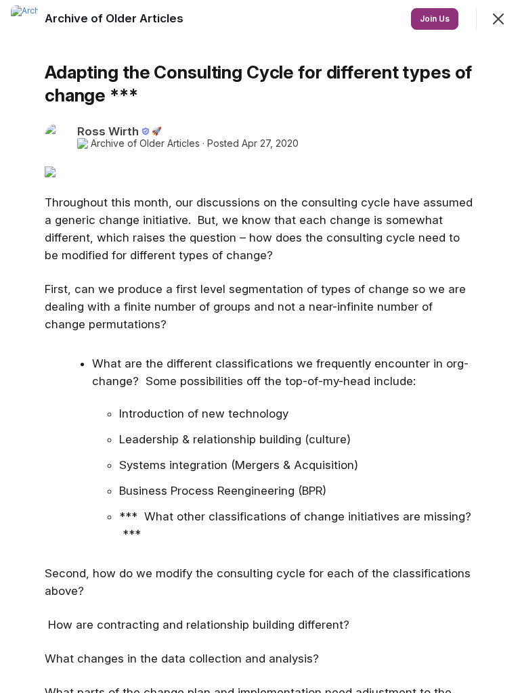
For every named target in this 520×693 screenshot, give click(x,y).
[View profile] (24, 18)
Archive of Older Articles (145, 143)
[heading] (115, 18)
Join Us (435, 19)
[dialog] (260, 346)
